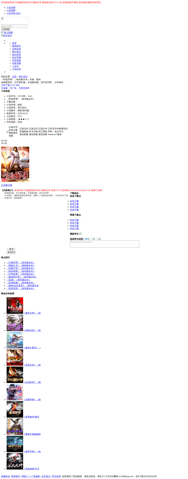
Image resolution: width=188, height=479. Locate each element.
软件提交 (7, 35)
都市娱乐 (16, 46)
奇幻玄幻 (16, 52)
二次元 (15, 66)
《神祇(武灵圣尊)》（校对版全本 (23, 285)
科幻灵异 (16, 54)
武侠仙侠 (16, 49)
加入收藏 (8, 32)
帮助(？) (26, 476)
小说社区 (16, 69)
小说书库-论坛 (14, 13)
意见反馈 (56, 476)
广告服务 (35, 476)
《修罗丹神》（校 (32, 451)
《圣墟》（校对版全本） (19, 280)
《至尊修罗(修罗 (31, 417)
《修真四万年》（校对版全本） (22, 277)
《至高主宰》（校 (32, 365)
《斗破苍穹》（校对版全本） (21, 262)
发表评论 (11, 252)
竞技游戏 (16, 60)
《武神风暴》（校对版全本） (21, 283)
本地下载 (74, 201)
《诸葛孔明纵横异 (32, 434)
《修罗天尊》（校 (32, 313)
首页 (14, 43)
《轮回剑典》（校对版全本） (21, 271)
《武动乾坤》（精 (32, 382)
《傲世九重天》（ (32, 347)
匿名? (12, 249)
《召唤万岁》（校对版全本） (21, 268)
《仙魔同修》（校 (32, 399)
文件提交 (46, 476)
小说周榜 (11, 10)
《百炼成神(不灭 (31, 469)
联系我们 (15, 476)
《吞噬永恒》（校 (32, 330)
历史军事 (16, 57)
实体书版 (16, 63)
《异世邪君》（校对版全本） (21, 288)
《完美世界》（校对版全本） (21, 274)
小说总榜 (11, 7)
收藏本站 (5, 476)
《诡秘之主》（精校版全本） (21, 265)
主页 (14, 76)
